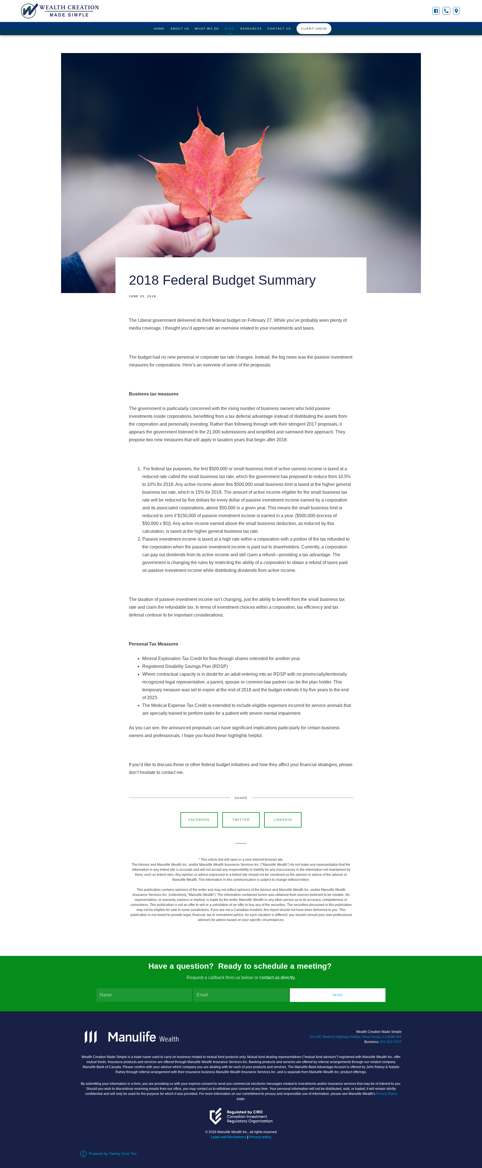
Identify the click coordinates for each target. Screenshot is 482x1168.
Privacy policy (260, 1137)
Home (159, 28)
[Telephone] (446, 11)
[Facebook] (436, 11)
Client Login (314, 28)
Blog (230, 28)
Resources (251, 28)
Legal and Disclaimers (228, 1137)
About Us (179, 28)
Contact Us (279, 28)
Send (337, 995)
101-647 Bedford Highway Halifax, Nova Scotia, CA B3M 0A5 (355, 1037)
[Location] (456, 11)
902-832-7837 (391, 1042)
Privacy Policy (386, 1094)
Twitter (241, 819)
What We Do (207, 28)
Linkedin (283, 819)
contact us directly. (277, 977)
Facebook (199, 819)
